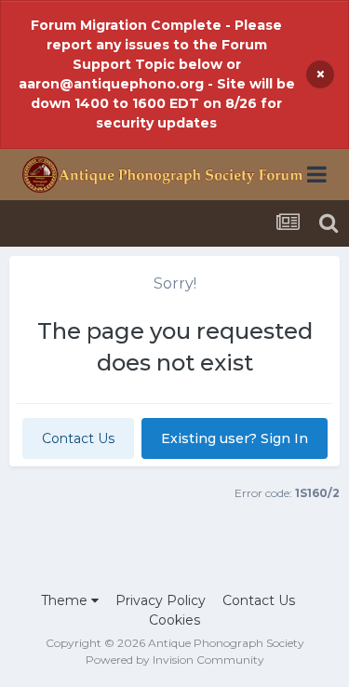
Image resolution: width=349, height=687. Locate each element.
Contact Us (78, 438)
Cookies (174, 620)
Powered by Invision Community (175, 660)
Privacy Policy (160, 600)
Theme (66, 600)
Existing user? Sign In (234, 438)
